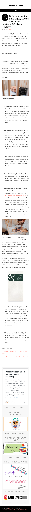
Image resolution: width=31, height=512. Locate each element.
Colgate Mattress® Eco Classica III (15, 195)
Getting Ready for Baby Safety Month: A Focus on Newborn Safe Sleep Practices (15, 21)
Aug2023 (5, 17)
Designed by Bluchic (21, 509)
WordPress (5, 509)
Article (10, 29)
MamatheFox (15, 5)
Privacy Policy (11, 509)
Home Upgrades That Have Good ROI (17, 357)
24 (5, 16)
